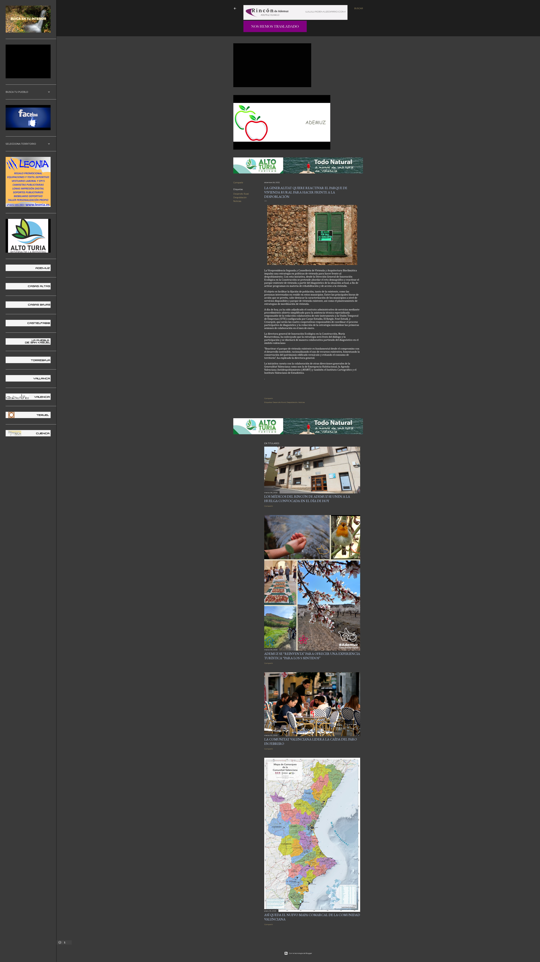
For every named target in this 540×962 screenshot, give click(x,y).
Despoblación (240, 197)
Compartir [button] (238, 182)
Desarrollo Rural (241, 194)
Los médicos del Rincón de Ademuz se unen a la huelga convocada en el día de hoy (307, 498)
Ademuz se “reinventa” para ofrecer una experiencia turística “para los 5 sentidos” (312, 655)
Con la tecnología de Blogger (300, 953)
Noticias (237, 201)
